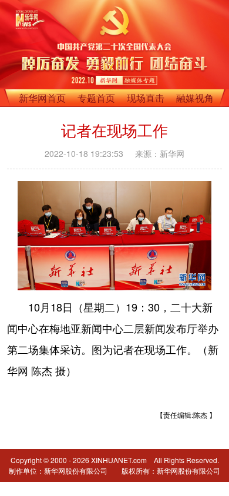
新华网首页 (42, 98)
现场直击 (145, 98)
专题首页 (96, 98)
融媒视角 (195, 98)
